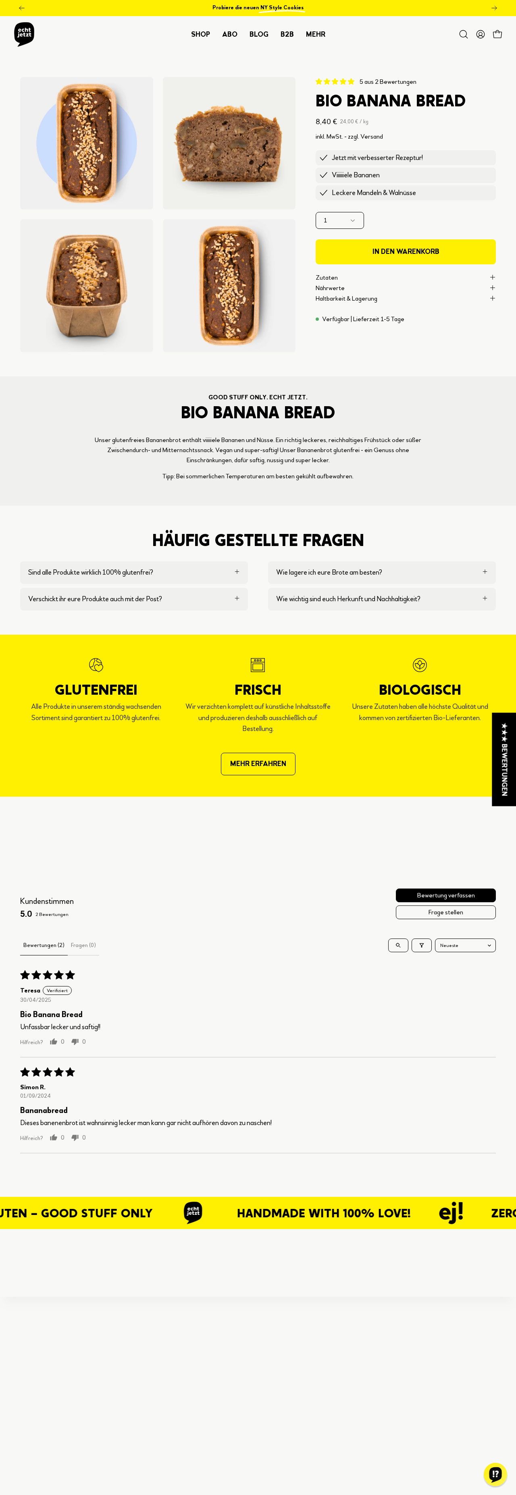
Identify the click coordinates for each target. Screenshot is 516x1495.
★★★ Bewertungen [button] (504, 759)
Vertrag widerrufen (170, 1443)
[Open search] (398, 945)
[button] (287, 34)
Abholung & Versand (172, 1370)
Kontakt (154, 1385)
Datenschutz (161, 1414)
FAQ (149, 1356)
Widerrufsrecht (165, 1429)
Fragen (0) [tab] (83, 945)
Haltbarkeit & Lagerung (346, 298)
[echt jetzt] (24, 34)
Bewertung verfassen (446, 895)
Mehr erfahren (258, 764)
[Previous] (21, 8)
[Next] (494, 8)
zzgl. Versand (365, 136)
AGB (150, 1399)
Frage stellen (446, 912)
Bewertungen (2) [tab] (43, 945)
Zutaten (327, 277)
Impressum (159, 1458)
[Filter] (422, 945)
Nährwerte (330, 287)
